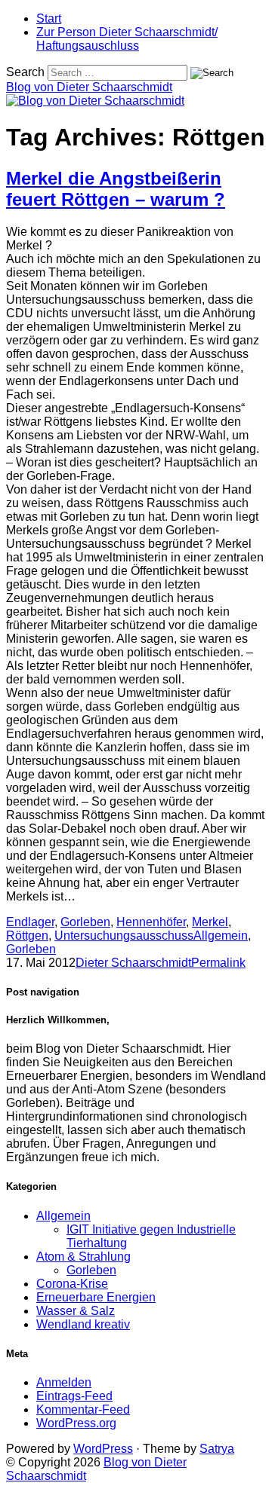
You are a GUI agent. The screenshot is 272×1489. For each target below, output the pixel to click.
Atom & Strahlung (83, 1256)
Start (48, 18)
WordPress (103, 1448)
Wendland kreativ (83, 1324)
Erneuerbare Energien (96, 1297)
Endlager (30, 922)
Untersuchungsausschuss (123, 935)
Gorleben (85, 922)
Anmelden (63, 1382)
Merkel (210, 922)
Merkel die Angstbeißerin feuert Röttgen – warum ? (115, 188)
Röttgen (27, 935)
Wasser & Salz (75, 1310)
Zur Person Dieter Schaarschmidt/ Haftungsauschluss (127, 39)
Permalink (218, 962)
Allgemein (220, 935)
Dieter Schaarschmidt (133, 962)
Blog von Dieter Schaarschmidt (89, 87)
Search (25, 72)
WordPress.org (76, 1423)
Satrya (216, 1448)
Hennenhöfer (151, 922)
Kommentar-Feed (83, 1409)
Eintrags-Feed (74, 1396)
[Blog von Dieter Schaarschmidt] (95, 100)
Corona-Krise (72, 1283)
